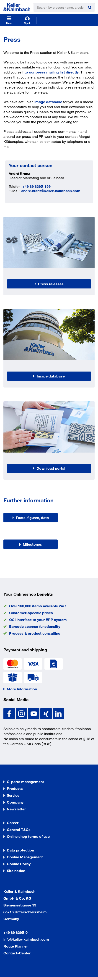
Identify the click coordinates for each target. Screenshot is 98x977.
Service (13, 795)
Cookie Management (25, 857)
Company (15, 802)
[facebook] (9, 713)
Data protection (20, 850)
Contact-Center (17, 953)
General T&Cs (19, 829)
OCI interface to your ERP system (38, 619)
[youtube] (34, 713)
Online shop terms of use (28, 836)
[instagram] (22, 713)
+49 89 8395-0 (15, 932)
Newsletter (16, 809)
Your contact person (30, 165)
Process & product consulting (34, 633)
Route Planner (15, 946)
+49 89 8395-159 (36, 186)
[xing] (46, 713)
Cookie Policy (19, 864)
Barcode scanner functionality (34, 626)
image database (48, 102)
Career (12, 822)
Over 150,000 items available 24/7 (37, 606)
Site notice (16, 870)
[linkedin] (58, 713)
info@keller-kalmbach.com (26, 939)
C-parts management (25, 781)
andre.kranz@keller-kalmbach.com (50, 191)
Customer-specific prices (31, 612)
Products (15, 788)
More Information (22, 689)
